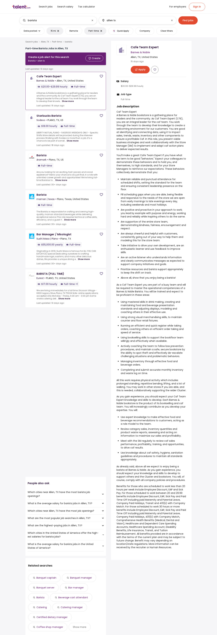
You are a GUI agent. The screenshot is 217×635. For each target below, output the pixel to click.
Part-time (57, 42)
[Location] (135, 20)
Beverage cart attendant (73, 597)
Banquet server (45, 587)
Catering (41, 607)
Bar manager (76, 587)
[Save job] (101, 76)
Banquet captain (46, 577)
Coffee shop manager (49, 627)
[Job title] (55, 20)
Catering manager (72, 607)
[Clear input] (92, 20)
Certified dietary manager (51, 617)
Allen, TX (45, 42)
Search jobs (31, 42)
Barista (40, 597)
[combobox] (58, 20)
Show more (68, 101)
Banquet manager (81, 577)
